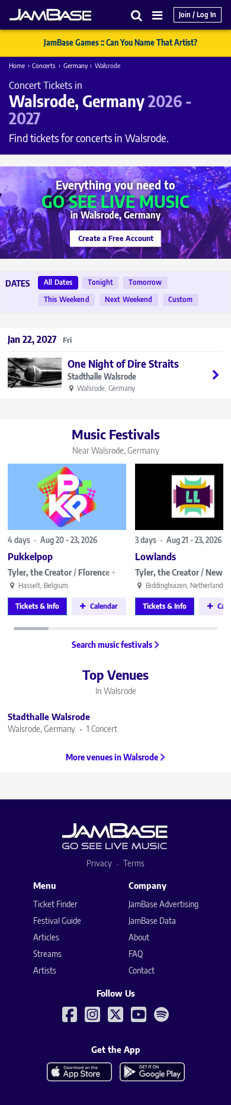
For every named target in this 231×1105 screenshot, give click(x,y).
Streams (47, 954)
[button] (137, 15)
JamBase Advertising (163, 904)
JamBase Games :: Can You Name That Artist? (120, 42)
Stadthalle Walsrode (102, 376)
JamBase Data (152, 921)
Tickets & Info (37, 606)
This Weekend (66, 299)
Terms (134, 863)
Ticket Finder (55, 904)
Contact (142, 970)
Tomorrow (145, 282)
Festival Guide (57, 921)
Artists (44, 970)
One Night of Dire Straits (123, 363)
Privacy (99, 863)
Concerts (44, 65)
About (139, 937)
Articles (46, 937)
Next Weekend (129, 299)
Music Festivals (116, 440)
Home (17, 65)
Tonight (100, 282)
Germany (75, 65)
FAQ (136, 954)
